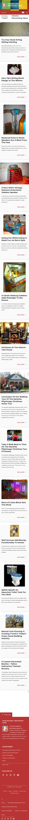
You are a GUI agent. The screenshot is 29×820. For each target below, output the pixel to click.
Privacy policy (22, 791)
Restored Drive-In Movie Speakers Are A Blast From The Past (14, 140)
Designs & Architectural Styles (9, 806)
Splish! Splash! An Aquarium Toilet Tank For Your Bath (13, 592)
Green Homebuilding (6, 810)
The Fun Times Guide (16, 787)
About (10, 791)
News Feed (5, 764)
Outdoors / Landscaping (21, 810)
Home (3, 802)
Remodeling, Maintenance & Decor (16, 802)
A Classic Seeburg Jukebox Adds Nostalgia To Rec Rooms (14, 297)
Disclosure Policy (14, 793)
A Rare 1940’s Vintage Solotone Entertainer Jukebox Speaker (11, 190)
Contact (5, 791)
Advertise (15, 791)
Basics (3, 814)
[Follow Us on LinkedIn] (14, 775)
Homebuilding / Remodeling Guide (15, 5)
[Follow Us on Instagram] (10, 775)
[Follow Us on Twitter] (6, 775)
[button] (27, 13)
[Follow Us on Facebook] (3, 775)
